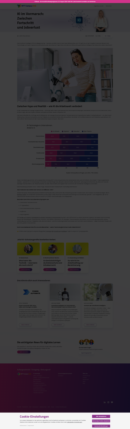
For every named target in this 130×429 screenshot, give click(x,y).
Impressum (31, 425)
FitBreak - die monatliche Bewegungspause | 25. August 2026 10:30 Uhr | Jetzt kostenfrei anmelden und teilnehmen (65, 1)
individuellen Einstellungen (74, 422)
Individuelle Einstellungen (101, 426)
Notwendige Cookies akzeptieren (101, 421)
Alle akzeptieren (101, 416)
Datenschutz (23, 425)
